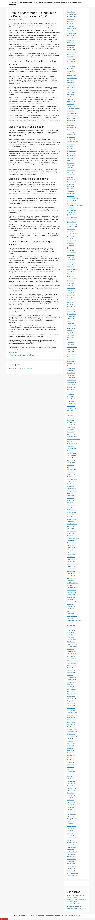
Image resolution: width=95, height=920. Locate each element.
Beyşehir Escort (71, 156)
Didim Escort (70, 266)
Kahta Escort (70, 441)
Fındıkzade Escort (72, 347)
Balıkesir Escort (71, 120)
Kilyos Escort (70, 505)
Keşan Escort (70, 498)
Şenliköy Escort (71, 719)
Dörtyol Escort (71, 271)
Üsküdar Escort (71, 835)
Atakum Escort (71, 89)
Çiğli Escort (70, 238)
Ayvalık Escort (71, 101)
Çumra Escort (71, 250)
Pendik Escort (71, 670)
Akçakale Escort (71, 31)
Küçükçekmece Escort (73, 538)
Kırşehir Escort (71, 514)
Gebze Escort (71, 358)
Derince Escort (71, 264)
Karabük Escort (71, 450)
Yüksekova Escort (72, 866)
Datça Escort (70, 255)
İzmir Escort (70, 429)
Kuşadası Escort (71, 547)
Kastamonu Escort (72, 479)
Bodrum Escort (71, 170)
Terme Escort (70, 793)
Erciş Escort (70, 299)
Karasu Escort (71, 460)
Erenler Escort (71, 307)
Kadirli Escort (70, 432)
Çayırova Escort (71, 222)
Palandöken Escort (72, 660)
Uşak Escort (70, 833)
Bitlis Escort (70, 167)
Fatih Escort (70, 335)
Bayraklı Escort (71, 139)
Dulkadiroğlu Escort (72, 278)
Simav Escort (70, 750)
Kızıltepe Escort (71, 519)
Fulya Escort (70, 351)
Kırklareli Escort (71, 512)
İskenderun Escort (72, 422)
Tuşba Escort (70, 821)
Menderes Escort (72, 587)
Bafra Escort (70, 104)
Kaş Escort (70, 476)
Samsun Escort (71, 691)
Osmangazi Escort (72, 656)
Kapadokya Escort (72, 443)
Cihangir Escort (71, 241)
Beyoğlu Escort (71, 153)
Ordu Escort (70, 649)
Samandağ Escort (72, 686)
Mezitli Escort (70, 604)
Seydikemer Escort (72, 729)
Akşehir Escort (71, 45)
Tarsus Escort (71, 781)
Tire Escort (70, 797)
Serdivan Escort (71, 722)
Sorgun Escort (71, 771)
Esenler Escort (71, 323)
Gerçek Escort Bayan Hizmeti (75, 906)
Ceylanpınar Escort (72, 233)
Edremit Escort (71, 288)
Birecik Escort (71, 165)
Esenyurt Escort (71, 325)
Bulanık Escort (71, 191)
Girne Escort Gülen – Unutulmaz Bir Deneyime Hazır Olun (23, 355)
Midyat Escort (71, 606)
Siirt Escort (70, 738)
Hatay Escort (70, 401)
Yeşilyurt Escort (71, 859)
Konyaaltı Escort (71, 531)
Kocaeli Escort (71, 521)
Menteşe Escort (71, 592)
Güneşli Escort (71, 384)
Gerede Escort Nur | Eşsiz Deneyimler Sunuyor (21, 354)
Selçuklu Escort (71, 717)
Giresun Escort (13, 315)
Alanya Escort (71, 49)
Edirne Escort (70, 285)
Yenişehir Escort (71, 854)
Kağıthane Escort (72, 436)
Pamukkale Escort (72, 663)
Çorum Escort (71, 245)
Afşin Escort (70, 19)
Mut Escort (70, 623)
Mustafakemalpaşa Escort (74, 620)
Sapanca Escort (71, 698)
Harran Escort (71, 399)
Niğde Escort (70, 632)
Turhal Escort (70, 816)
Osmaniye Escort (71, 658)
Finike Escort (70, 344)
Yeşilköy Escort (71, 856)
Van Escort (70, 840)
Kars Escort (70, 467)
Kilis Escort (70, 502)
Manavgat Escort (71, 571)
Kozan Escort (70, 533)
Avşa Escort (70, 97)
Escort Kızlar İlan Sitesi (73, 903)
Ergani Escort (70, 309)
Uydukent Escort (71, 837)
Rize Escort (70, 675)
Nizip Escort (70, 637)
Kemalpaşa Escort (72, 491)
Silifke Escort (70, 743)
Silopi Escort (70, 748)
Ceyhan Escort (71, 231)
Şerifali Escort (71, 724)
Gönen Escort (71, 375)
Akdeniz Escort (71, 38)
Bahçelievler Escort (72, 113)
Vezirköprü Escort (72, 842)
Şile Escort (70, 741)
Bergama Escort (71, 144)
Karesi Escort (70, 465)
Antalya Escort (71, 73)
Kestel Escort (70, 500)
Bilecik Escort (70, 160)
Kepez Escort (70, 495)
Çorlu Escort (70, 243)
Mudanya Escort (71, 611)
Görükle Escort (71, 377)
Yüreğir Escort (71, 870)
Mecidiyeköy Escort (72, 583)
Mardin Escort (71, 576)
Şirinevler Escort (71, 755)
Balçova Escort (71, 118)
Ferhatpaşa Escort (72, 340)
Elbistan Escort (71, 295)
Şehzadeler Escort (72, 715)
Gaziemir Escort (71, 356)
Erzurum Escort (71, 318)
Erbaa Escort (70, 297)
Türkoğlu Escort (71, 819)
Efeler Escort (70, 290)
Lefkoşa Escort (71, 554)
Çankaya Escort (71, 210)
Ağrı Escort (70, 23)
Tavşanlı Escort (71, 786)
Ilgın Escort (70, 413)
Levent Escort (71, 557)
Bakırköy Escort (71, 115)
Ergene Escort (71, 311)
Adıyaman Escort (72, 16)
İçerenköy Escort (71, 408)
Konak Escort (70, 526)
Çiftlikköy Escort (71, 236)
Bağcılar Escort (71, 106)
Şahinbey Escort (71, 679)
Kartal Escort (70, 472)
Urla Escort (70, 830)
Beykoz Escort (71, 148)
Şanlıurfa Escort (71, 696)
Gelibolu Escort (71, 361)
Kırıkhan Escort (71, 509)
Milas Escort (70, 609)
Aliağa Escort (70, 54)
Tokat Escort (70, 800)
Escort (69, 321)
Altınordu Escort (71, 61)
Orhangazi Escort (72, 651)
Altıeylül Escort (71, 59)
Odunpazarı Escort (72, 644)
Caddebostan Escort (73, 198)
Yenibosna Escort (72, 852)
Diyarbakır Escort (72, 269)
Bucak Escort (70, 186)
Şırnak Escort (70, 764)
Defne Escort (70, 257)
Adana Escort (71, 12)
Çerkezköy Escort (72, 226)
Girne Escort (70, 370)
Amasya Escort (71, 64)
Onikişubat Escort (72, 646)
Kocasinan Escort (72, 524)
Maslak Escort (71, 580)
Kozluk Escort (70, 535)
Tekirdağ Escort (71, 788)
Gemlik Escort (71, 363)
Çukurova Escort (71, 248)
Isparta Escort (71, 425)
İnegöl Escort (70, 417)
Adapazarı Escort (72, 14)
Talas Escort (70, 778)
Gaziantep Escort (72, 354)
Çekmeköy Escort (72, 224)
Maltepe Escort (71, 568)
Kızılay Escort (70, 517)
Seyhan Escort (71, 734)
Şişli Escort (70, 757)
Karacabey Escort (72, 453)
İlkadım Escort (71, 415)
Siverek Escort (71, 762)
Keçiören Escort (71, 488)
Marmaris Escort (71, 578)
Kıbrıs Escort (70, 507)
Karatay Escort (71, 462)
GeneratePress (77, 915)
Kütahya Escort (71, 550)
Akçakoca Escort (71, 33)
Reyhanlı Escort (71, 672)
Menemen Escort (71, 590)
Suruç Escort (70, 776)
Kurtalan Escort (71, 543)
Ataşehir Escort (71, 92)
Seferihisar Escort (72, 710)
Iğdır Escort (70, 410)
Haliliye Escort (71, 394)
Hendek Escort (71, 406)
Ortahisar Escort (71, 653)
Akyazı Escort (71, 47)
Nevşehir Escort (71, 630)
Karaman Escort (71, 458)
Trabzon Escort (71, 807)
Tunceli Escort (71, 809)
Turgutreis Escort (72, 814)
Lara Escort (70, 552)
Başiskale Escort (71, 130)
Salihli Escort (70, 684)
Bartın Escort (70, 125)
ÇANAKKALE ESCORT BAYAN (75, 205)
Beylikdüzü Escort (72, 151)
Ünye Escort (70, 828)
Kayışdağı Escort (71, 484)
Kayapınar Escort (71, 481)
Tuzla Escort (70, 823)
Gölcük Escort (71, 373)
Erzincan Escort (71, 316)
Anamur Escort (71, 66)
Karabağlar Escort (72, 448)
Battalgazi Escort (71, 134)
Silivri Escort (70, 745)
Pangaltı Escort (71, 665)
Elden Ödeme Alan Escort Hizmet (76, 908)
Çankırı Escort (71, 212)
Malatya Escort (71, 566)
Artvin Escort (70, 85)
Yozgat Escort (71, 863)
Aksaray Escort (71, 42)
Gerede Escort (71, 366)
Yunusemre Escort (72, 868)
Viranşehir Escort (72, 845)
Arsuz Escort (70, 80)
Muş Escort (70, 618)
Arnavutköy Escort (72, 78)
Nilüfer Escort (71, 635)
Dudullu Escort (71, 276)
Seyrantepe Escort (72, 736)
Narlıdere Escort (71, 625)
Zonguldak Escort (72, 875)
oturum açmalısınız (26, 368)
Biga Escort (70, 158)
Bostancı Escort (71, 182)
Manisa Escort (71, 573)
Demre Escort (71, 259)
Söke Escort (70, 767)
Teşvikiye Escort (71, 795)
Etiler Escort (70, 330)
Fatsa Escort (70, 337)
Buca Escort (70, 184)
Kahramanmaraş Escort (73, 439)
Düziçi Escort (70, 283)
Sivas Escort (70, 760)
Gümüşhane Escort (72, 382)
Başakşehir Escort (72, 127)
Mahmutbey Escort (72, 564)
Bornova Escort (71, 179)
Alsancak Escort (71, 56)
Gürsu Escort (70, 389)
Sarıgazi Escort (71, 703)
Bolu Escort (70, 172)
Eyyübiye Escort (71, 333)
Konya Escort (70, 528)
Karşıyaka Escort (71, 469)
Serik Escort (70, 727)
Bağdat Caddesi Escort (73, 108)
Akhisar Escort (71, 40)
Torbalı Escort (71, 802)
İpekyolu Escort (71, 420)
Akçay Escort (70, 35)
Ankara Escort (71, 68)
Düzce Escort (70, 281)
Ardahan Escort (71, 75)
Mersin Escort (71, 597)
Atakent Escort (71, 87)
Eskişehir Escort (71, 328)
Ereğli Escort (70, 304)
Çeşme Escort (71, 229)
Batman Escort (71, 132)
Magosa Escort (71, 561)
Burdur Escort (71, 193)
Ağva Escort (70, 26)
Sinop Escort (70, 753)
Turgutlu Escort (71, 812)
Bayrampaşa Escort (72, 141)
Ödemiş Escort (71, 642)
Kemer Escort (70, 493)
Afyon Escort (70, 21)
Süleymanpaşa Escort (73, 774)
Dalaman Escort (71, 252)
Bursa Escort (70, 196)
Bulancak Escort (71, 189)
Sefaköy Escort (71, 708)
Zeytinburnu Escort (72, 873)
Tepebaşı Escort (71, 790)
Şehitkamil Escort (72, 712)
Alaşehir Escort (71, 52)
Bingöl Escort (70, 163)
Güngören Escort (71, 387)
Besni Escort (70, 146)
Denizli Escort (71, 262)
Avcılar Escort (71, 94)
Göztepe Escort (71, 380)
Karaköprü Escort (72, 455)
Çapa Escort (70, 215)
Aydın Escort (70, 99)
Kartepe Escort (71, 474)
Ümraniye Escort (71, 826)
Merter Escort (71, 599)
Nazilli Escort (70, 627)
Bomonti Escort (71, 174)
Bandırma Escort (71, 123)
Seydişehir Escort (72, 731)
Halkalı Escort (71, 396)
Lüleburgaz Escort (72, 559)
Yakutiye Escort (71, 847)
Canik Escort (70, 207)
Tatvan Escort (71, 783)
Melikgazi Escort (71, 585)
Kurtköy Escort (71, 545)
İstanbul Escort (71, 427)
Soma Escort (70, 769)
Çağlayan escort (71, 200)
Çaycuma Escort (71, 219)
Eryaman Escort (71, 314)
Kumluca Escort (71, 540)
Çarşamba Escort (72, 217)
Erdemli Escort (71, 302)
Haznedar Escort (71, 403)
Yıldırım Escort (71, 861)
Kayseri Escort (71, 486)
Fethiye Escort (71, 342)
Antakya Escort (71, 71)
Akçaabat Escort (71, 28)
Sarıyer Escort (71, 705)
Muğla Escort (70, 613)
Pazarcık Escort (71, 668)
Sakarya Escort (71, 682)
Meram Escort (71, 594)
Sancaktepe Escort (72, 694)
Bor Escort (70, 177)
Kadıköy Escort (71, 434)
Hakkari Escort (71, 392)
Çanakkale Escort (72, 203)
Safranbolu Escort (72, 677)
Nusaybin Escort (71, 639)
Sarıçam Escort (71, 701)
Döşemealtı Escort (72, 274)
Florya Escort (70, 349)
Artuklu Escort (71, 82)
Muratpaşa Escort (72, 616)
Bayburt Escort (71, 137)
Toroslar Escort (71, 804)
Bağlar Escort (70, 111)
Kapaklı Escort (71, 446)
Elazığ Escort (70, 292)
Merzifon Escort (71, 602)
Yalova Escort (71, 849)
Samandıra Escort (72, 689)
